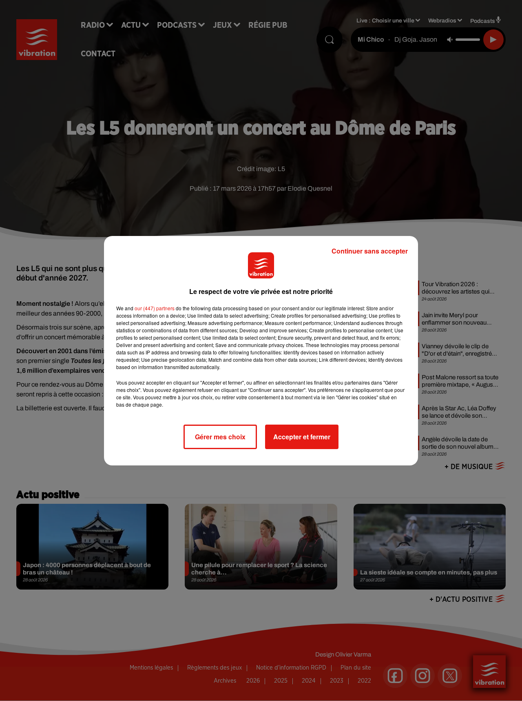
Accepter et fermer (301, 436)
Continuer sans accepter (370, 251)
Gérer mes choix (220, 436)
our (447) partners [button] (155, 308)
